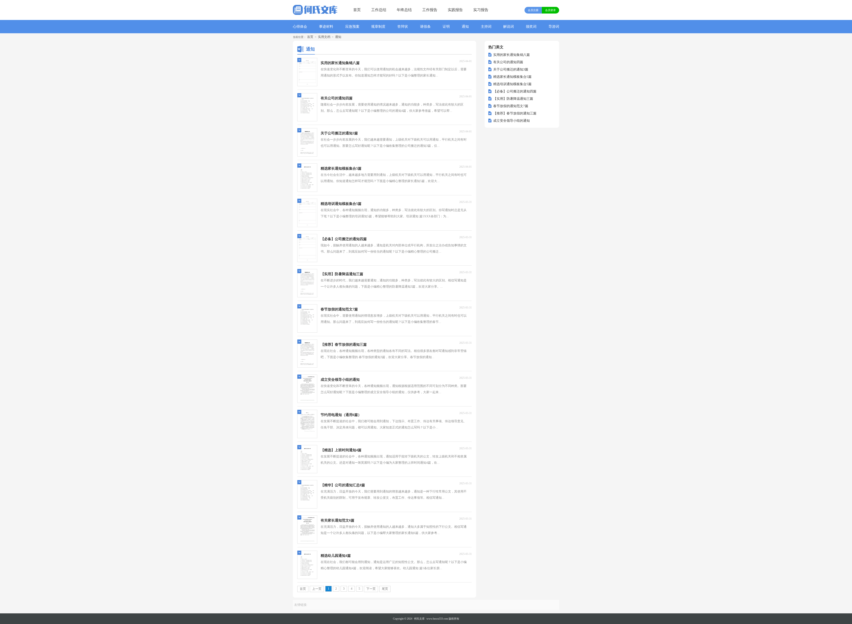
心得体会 (300, 26)
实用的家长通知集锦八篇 (511, 55)
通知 (465, 26)
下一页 (371, 589)
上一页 (316, 589)
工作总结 (378, 10)
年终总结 (404, 10)
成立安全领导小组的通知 (511, 120)
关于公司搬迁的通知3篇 (510, 69)
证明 (446, 26)
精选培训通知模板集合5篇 (512, 84)
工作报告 (429, 10)
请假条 (425, 26)
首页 (357, 10)
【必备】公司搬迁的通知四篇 (514, 91)
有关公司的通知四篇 (508, 62)
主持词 (486, 26)
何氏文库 (419, 618)
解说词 (508, 26)
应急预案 (352, 26)
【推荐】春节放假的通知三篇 (514, 113)
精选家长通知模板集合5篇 (512, 76)
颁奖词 (531, 26)
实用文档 (324, 37)
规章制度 (378, 26)
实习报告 (480, 10)
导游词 (553, 26)
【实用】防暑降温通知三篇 (513, 98)
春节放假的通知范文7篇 (510, 106)
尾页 (385, 589)
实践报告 (455, 10)
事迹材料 (326, 26)
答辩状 (402, 26)
